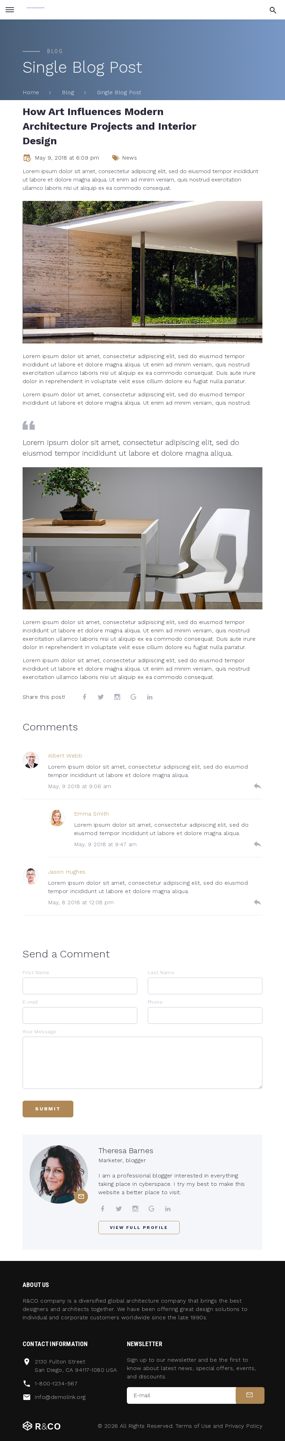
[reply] (257, 786)
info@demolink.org (60, 1397)
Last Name (161, 972)
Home (31, 92)
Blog (68, 92)
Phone (155, 1002)
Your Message (40, 1031)
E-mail (30, 1002)
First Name (36, 972)
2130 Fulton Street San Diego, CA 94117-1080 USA (76, 1365)
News (129, 157)
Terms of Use (193, 1426)
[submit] (250, 1395)
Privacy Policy (243, 1426)
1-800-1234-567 (56, 1383)
